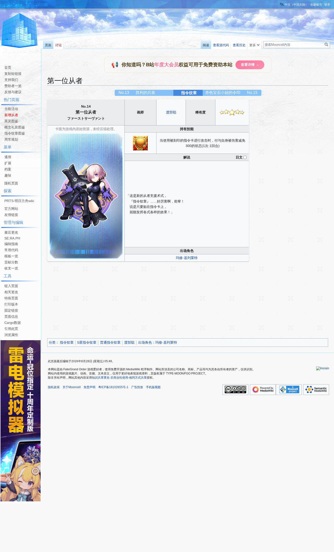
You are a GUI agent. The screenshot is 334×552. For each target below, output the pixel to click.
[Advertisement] (187, 300)
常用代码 (11, 250)
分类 (52, 342)
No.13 (124, 92)
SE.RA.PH (12, 238)
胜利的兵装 (145, 92)
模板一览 (11, 256)
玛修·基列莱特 (187, 258)
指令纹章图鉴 (14, 133)
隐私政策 (54, 387)
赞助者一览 (13, 86)
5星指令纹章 (86, 342)
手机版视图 (153, 387)
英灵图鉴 (11, 121)
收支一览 (11, 268)
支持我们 (11, 80)
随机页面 (11, 183)
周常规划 (11, 139)
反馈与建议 (13, 92)
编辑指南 (11, 244)
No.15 (252, 92)
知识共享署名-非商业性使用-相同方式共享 (119, 377)
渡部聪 (171, 112)
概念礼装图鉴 (14, 127)
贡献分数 (11, 262)
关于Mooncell (72, 387)
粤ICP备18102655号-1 (113, 387)
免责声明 (89, 387)
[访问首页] (19, 31)
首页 (7, 67)
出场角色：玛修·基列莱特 (157, 342)
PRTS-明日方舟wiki (19, 201)
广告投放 (137, 387)
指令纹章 (189, 93)
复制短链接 (13, 74)
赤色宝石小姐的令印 (222, 92)
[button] (254, 44)
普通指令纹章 (110, 342)
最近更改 (11, 232)
